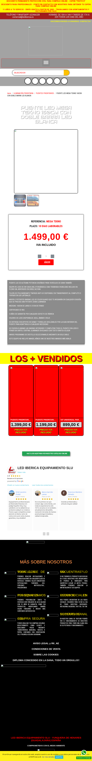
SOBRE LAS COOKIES (46, 654)
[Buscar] (66, 72)
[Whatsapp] (64, 81)
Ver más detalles (48, 757)
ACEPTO (59, 757)
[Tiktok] (57, 81)
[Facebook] (49, 81)
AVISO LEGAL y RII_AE (46, 643)
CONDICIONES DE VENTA (46, 649)
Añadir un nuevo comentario (18, 485)
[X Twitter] (42, 81)
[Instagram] (35, 81)
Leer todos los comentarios (42, 485)
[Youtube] (27, 81)
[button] (16, 161)
